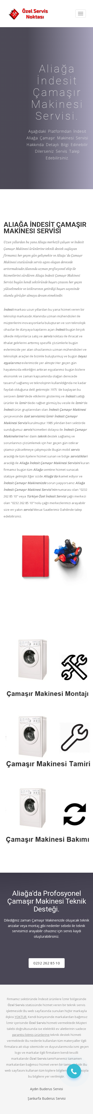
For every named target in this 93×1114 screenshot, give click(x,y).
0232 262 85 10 (46, 963)
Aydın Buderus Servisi (46, 1089)
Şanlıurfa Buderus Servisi (47, 1098)
